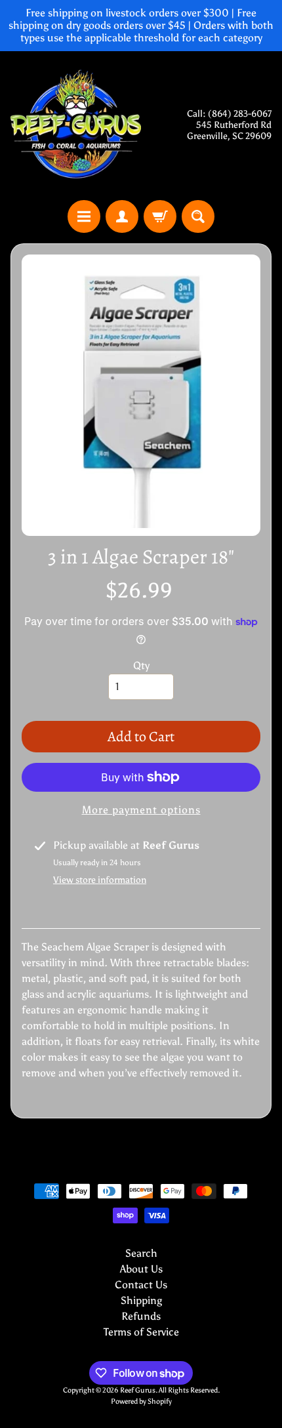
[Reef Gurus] (75, 126)
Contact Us (141, 1284)
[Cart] (160, 216)
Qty (141, 665)
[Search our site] (198, 216)
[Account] (122, 216)
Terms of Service (141, 1332)
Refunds (141, 1316)
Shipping (141, 1300)
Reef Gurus (137, 1390)
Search (141, 1253)
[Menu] (84, 216)
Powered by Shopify (141, 1401)
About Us (141, 1269)
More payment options (141, 810)
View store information (99, 880)
